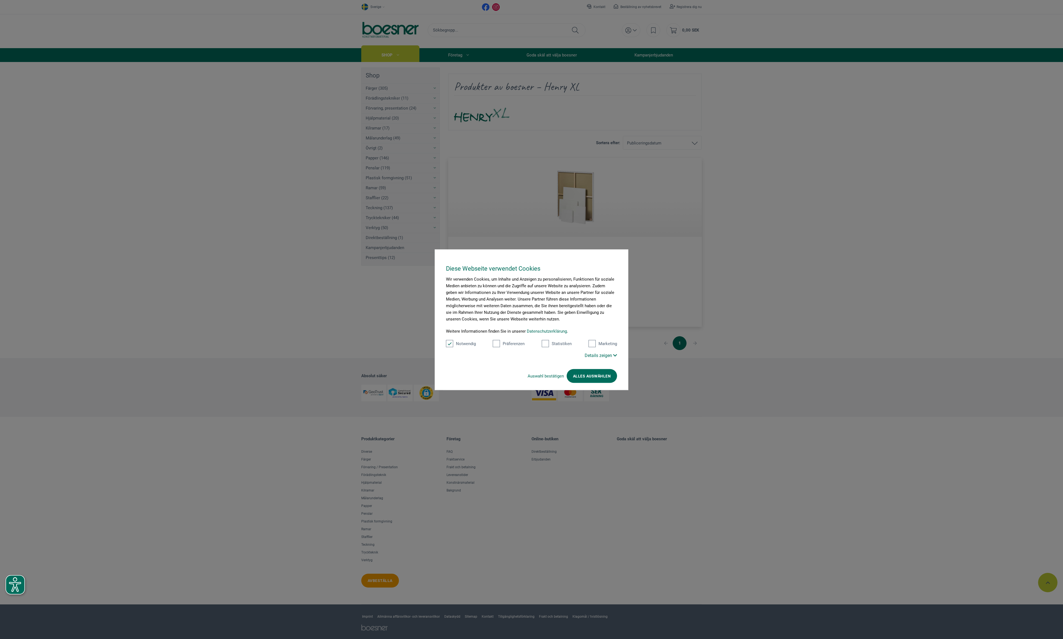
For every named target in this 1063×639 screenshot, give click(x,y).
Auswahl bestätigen (546, 375)
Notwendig (466, 343)
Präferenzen (514, 343)
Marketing (607, 343)
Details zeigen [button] (599, 355)
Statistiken (562, 343)
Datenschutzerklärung (547, 330)
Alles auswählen (592, 376)
